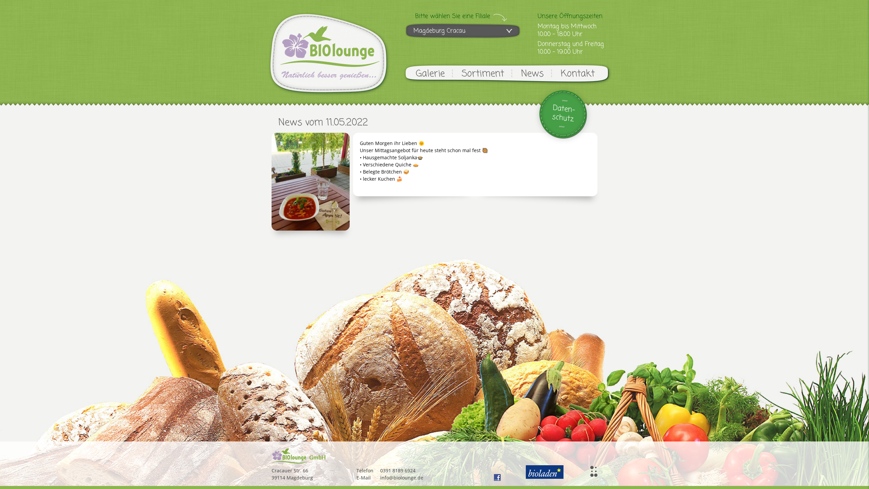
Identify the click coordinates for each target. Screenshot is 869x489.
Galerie (430, 74)
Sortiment (483, 74)
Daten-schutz (564, 113)
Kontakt (578, 74)
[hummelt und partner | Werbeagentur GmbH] (593, 471)
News (532, 74)
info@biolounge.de (401, 477)
